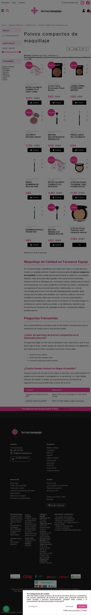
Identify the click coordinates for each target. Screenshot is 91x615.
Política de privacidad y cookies (75, 610)
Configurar (33, 606)
